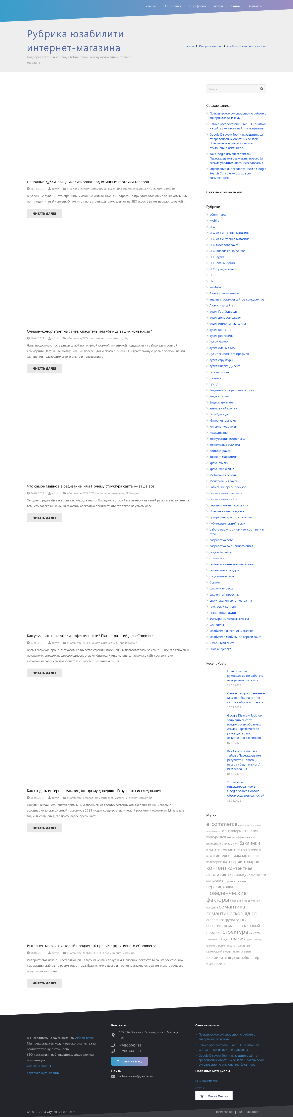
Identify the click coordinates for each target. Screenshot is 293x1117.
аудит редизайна (221, 335)
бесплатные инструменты (222, 844)
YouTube (215, 287)
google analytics (246, 824)
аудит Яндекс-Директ (224, 366)
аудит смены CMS (222, 348)
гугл (238, 849)
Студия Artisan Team (61, 1111)
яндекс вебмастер (243, 957)
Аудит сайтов (218, 342)
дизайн (245, 849)
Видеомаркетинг (221, 402)
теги (258, 933)
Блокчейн (216, 378)
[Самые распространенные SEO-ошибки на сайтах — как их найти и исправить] (215, 700)
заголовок (256, 849)
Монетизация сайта (223, 481)
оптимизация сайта (223, 499)
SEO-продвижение (125, 643)
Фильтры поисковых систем (229, 618)
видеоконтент (219, 396)
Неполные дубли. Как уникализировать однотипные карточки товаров (88, 181)
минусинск (214, 880)
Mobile (87, 953)
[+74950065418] (115, 1045)
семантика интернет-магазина (231, 564)
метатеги (258, 874)
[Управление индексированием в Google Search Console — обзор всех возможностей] (215, 789)
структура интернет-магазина (230, 600)
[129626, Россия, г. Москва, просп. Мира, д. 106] (115, 1035)
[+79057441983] (115, 1051)
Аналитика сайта (221, 305)
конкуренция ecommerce (119, 189)
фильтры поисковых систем (237, 951)
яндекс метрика (216, 963)
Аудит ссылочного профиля (229, 353)
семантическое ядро (224, 570)
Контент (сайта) (220, 450)
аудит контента (220, 329)
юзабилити (216, 957)
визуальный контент (224, 408)
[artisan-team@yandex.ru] (115, 1076)
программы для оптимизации (230, 517)
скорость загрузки (220, 919)
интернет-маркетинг (139, 798)
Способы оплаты (39, 1065)
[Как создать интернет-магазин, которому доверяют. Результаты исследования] (108, 739)
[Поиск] (261, 88)
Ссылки (214, 582)
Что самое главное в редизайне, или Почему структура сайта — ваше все (90, 486)
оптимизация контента (225, 493)
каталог (254, 855)
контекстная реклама (224, 444)
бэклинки (249, 843)
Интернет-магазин (113, 798)
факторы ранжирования (221, 945)
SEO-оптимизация (100, 643)
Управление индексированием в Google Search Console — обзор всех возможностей (237, 173)
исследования (219, 432)
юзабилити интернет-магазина (155, 189)
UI (121, 338)
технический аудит (222, 612)
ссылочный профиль (224, 594)
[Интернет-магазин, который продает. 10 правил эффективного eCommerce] (108, 894)
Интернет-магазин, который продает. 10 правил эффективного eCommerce (91, 945)
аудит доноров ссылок (225, 317)
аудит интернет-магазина (227, 323)
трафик (238, 939)
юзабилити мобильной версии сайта (235, 636)
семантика (216, 558)
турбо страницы (254, 939)
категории (214, 862)
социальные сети (221, 576)
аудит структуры (221, 360)
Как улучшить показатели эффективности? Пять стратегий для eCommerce (91, 635)
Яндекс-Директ (220, 649)
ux (244, 830)
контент (216, 867)
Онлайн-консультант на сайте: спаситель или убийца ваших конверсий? (89, 331)
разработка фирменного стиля (231, 546)
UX (125, 338)
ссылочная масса (221, 588)
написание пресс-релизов (227, 487)
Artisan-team (84, 1038)
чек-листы (216, 625)
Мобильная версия (222, 475)
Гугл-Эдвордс (219, 414)
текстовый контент (222, 606)
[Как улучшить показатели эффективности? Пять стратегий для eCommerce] (108, 584)
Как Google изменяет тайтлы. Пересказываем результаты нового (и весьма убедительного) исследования (236, 158)
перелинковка (219, 886)
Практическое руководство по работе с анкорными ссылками (237, 115)
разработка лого (221, 540)
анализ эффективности (241, 837)
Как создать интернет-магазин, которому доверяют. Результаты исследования (94, 790)
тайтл (252, 932)
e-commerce (221, 823)
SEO (85, 493)
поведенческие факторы (226, 896)
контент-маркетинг (223, 456)
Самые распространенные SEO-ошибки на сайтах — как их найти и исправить (237, 126)
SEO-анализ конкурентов (227, 251)
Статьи (200, 1088)
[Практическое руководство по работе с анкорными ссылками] (215, 678)
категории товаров (241, 861)
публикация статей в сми (227, 523)
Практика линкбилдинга (226, 511)
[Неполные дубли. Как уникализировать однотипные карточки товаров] (108, 130)
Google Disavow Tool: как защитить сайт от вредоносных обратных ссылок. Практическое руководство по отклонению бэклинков (237, 141)
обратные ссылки (235, 881)
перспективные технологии (228, 505)
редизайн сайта (220, 552)
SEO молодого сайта (224, 245)
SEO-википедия (206, 1081)
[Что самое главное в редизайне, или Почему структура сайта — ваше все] (108, 434)
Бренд (213, 384)
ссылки (241, 919)
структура (235, 931)
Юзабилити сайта (221, 643)
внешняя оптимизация (220, 849)
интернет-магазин (231, 855)
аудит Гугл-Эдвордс (223, 311)
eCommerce (74, 338)
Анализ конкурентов (224, 293)
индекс (210, 856)
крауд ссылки (218, 463)
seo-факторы (231, 830)
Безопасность (91, 798)
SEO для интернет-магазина (84, 189)
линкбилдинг (240, 875)
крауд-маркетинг (221, 469)
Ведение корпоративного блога (232, 390)
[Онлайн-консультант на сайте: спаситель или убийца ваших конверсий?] (108, 279)
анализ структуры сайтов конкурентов (236, 299)
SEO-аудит (132, 493)
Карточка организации (43, 1073)
